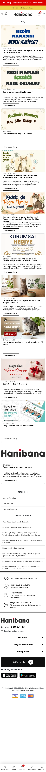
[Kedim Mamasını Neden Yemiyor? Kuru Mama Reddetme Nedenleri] (23, 36)
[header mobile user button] (44, 14)
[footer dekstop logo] (15, 620)
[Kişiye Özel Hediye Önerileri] (23, 369)
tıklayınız (13, 607)
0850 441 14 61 (18, 627)
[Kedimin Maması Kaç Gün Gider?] (23, 119)
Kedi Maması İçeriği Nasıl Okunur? (18, 92)
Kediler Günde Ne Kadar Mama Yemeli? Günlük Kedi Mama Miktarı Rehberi (20, 176)
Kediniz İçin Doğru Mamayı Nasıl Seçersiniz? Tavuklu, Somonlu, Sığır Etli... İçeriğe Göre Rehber (22, 219)
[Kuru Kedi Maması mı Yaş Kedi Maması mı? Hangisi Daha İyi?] (23, 286)
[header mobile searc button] (5, 14)
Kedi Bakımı (7, 503)
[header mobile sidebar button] (2, 14)
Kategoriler (23, 651)
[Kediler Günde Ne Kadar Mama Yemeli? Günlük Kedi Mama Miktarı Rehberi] (23, 161)
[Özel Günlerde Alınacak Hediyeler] (23, 453)
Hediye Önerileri (9, 498)
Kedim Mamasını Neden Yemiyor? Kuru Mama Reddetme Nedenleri (23, 51)
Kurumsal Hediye (9, 509)
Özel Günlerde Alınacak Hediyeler (17, 467)
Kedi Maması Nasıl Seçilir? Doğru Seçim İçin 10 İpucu (23, 343)
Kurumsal (23, 637)
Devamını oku (10, 63)
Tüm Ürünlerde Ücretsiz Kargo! (23, 8)
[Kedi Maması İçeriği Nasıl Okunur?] (23, 78)
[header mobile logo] (23, 14)
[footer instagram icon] (30, 662)
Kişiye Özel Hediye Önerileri (15, 384)
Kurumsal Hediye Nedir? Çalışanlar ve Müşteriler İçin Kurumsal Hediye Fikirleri (20, 260)
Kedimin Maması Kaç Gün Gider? (17, 134)
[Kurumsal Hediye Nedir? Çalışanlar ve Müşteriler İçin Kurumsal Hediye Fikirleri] (23, 244)
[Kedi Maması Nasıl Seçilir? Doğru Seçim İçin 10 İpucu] (23, 328)
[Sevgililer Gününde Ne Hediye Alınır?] (23, 411)
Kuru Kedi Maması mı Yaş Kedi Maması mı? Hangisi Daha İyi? (21, 302)
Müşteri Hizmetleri (23, 644)
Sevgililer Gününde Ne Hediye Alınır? (18, 426)
